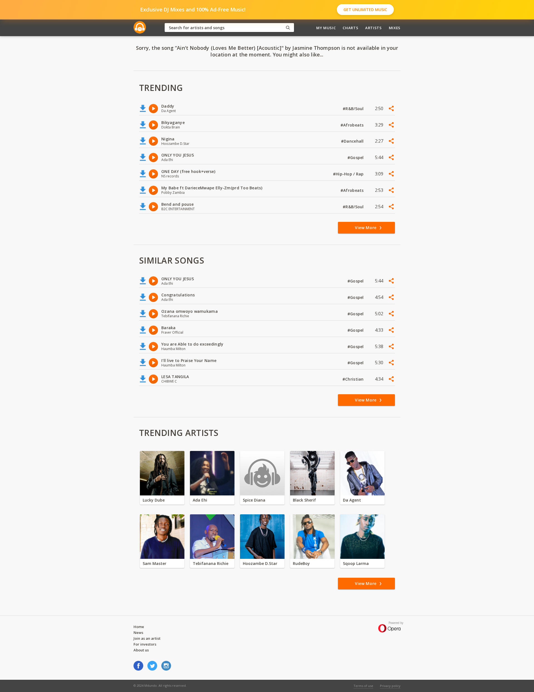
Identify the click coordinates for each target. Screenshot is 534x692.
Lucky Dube (154, 500)
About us (141, 650)
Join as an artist (147, 638)
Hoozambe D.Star (260, 563)
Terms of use (363, 686)
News (138, 632)
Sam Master (154, 563)
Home (139, 626)
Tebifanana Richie (210, 563)
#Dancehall (353, 141)
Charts (350, 27)
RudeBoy (301, 563)
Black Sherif (304, 500)
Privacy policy (390, 686)
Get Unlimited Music (365, 9)
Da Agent (352, 500)
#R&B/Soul (354, 108)
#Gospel (356, 157)
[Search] (288, 28)
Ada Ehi (200, 500)
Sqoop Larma (356, 563)
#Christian (353, 379)
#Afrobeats (352, 125)
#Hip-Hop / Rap (349, 174)
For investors (145, 644)
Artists (373, 27)
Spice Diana (254, 500)
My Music (326, 27)
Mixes (394, 27)
